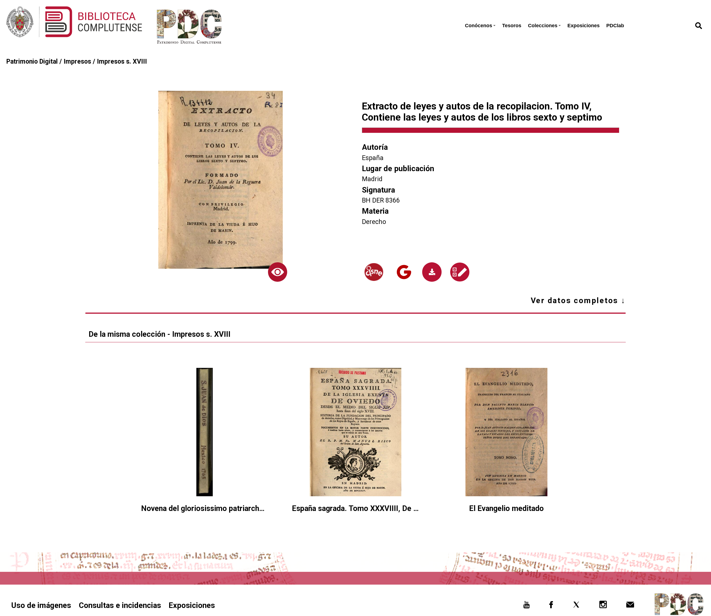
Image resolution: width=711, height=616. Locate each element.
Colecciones (542, 25)
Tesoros (511, 25)
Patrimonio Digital (32, 61)
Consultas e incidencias (120, 605)
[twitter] (576, 606)
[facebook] (551, 606)
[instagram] (603, 606)
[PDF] (431, 271)
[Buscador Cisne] (374, 272)
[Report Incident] (460, 272)
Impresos (77, 61)
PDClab (615, 25)
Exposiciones (583, 25)
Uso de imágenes (41, 605)
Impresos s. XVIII (122, 61)
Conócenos (478, 25)
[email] (630, 606)
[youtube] (526, 606)
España (373, 158)
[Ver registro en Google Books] (404, 272)
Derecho (374, 222)
